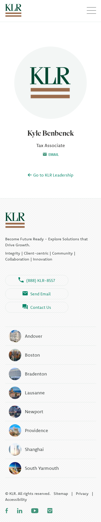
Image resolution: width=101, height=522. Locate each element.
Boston (32, 355)
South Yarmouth (42, 468)
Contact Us (40, 307)
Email (53, 154)
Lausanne (35, 393)
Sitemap (61, 493)
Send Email (40, 293)
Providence (36, 430)
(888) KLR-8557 (40, 280)
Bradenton (36, 374)
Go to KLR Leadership (52, 175)
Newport (34, 411)
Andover (33, 336)
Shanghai (34, 449)
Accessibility (16, 499)
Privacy (82, 493)
